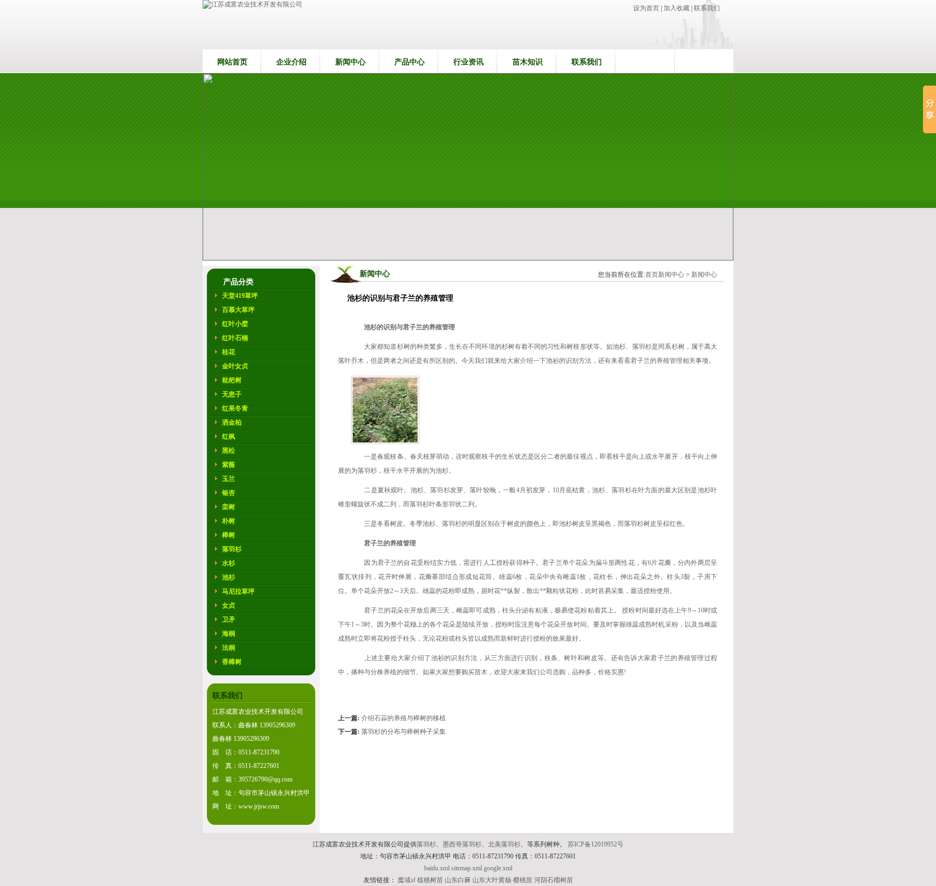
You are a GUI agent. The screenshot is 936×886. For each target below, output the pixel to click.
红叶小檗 (235, 324)
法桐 (228, 648)
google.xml (498, 868)
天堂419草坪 (240, 295)
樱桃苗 (522, 880)
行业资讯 (468, 62)
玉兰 (228, 479)
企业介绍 (291, 62)
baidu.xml (437, 868)
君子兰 (552, 562)
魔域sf (406, 880)
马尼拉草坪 (238, 591)
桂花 (228, 352)
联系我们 (707, 8)
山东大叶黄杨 (491, 880)
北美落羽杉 (504, 844)
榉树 (228, 535)
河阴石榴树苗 (553, 880)
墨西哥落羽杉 (462, 844)
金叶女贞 (235, 366)
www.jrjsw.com (258, 806)
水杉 (228, 563)
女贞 (228, 605)
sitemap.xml (466, 868)
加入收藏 (677, 8)
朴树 (228, 521)
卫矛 (228, 619)
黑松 (228, 450)
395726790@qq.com (265, 779)
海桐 (228, 633)
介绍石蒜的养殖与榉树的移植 (403, 718)
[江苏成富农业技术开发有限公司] (252, 4)
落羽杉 (232, 549)
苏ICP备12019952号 (595, 844)
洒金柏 (232, 422)
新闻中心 (350, 62)
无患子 (232, 394)
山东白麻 (458, 880)
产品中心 (409, 62)
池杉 (228, 577)
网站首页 (232, 62)
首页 (651, 274)
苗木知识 (527, 62)
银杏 (228, 493)
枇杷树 (232, 380)
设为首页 (647, 8)
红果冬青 (235, 408)
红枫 (228, 436)
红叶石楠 (235, 338)
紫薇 (228, 464)
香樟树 (232, 662)
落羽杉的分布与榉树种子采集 (403, 731)
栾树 (228, 507)
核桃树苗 (430, 880)
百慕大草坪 (238, 310)
